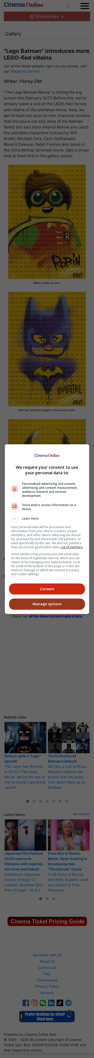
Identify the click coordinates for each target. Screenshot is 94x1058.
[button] (47, 518)
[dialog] (47, 529)
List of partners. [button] (72, 547)
